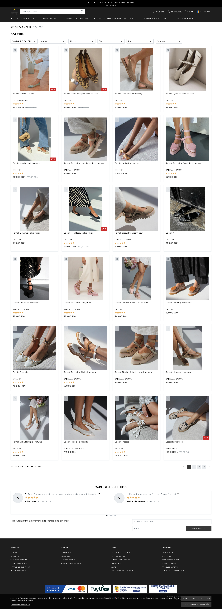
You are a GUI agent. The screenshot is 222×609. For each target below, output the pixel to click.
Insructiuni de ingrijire (122, 553)
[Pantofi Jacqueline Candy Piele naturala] (187, 139)
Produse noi (185, 18)
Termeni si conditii (19, 560)
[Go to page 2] (107, 515)
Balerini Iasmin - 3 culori (23, 93)
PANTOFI (134, 18)
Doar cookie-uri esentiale (196, 604)
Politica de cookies (123, 598)
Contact (14, 553)
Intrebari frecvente (121, 560)
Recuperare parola (171, 560)
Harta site (116, 563)
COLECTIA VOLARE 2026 (24, 18)
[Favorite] (158, 11)
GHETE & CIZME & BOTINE (108, 18)
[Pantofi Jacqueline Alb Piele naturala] (85, 348)
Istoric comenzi (169, 563)
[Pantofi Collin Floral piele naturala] (34, 418)
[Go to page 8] (115, 515)
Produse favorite (170, 567)
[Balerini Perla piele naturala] (85, 418)
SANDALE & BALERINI (76, 18)
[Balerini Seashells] (34, 348)
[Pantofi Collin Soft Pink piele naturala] (136, 278)
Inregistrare (168, 556)
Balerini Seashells (20, 372)
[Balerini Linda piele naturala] (136, 139)
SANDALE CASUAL (72, 170)
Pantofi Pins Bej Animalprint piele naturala (133, 372)
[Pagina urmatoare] (209, 467)
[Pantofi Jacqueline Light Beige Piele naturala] (85, 139)
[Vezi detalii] (15, 50)
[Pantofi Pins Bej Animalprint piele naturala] (136, 348)
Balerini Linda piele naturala (127, 163)
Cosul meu (66, 556)
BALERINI (68, 100)
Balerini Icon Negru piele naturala (78, 233)
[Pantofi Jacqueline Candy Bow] (85, 278)
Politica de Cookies (19, 571)
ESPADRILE (171, 449)
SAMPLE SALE (152, 18)
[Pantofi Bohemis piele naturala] (34, 209)
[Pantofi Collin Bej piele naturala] (187, 278)
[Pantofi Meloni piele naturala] (187, 348)
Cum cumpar (66, 553)
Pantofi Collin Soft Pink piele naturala (131, 302)
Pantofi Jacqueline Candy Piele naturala (183, 163)
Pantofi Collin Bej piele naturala (179, 302)
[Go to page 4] (110, 515)
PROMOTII (168, 18)
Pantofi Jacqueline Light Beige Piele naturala (84, 163)
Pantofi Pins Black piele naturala (27, 302)
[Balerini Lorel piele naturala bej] (136, 69)
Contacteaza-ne (119, 556)
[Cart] (189, 11)
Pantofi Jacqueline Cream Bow (129, 233)
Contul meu (167, 553)
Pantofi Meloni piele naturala (178, 372)
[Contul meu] (174, 11)
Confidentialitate (19, 563)
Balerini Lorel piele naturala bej (128, 93)
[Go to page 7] (114, 515)
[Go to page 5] (111, 515)
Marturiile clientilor (20, 567)
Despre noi (15, 556)
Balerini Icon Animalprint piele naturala (81, 93)
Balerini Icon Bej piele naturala (26, 163)
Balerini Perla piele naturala (76, 442)
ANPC (114, 567)
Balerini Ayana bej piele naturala (180, 93)
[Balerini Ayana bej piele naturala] (187, 69)
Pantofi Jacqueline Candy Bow (77, 302)
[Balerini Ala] (187, 209)
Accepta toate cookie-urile (196, 598)
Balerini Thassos (122, 442)
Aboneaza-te (198, 528)
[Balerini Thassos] (136, 418)
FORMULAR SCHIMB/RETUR (173, 571)
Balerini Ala (170, 233)
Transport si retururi (71, 563)
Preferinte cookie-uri (20, 605)
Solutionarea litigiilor (122, 571)
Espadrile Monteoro (174, 442)
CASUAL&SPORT (50, 18)
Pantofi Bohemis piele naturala (26, 233)
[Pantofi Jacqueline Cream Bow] (136, 209)
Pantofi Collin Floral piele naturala (27, 442)
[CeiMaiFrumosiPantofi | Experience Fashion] (14, 11)
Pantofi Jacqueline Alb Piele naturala (80, 372)
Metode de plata (68, 560)
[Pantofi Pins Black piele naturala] (34, 278)
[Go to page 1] (106, 515)
